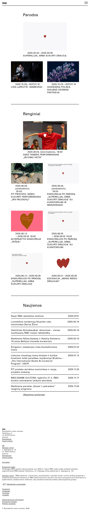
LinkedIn (5, 495)
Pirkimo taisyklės (9, 504)
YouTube (5, 493)
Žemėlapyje (6, 439)
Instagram (6, 491)
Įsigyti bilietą (7, 441)
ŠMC (4, 3)
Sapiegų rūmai (8, 448)
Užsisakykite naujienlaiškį (16, 484)
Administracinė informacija (13, 500)
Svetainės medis (8, 467)
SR (3, 446)
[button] (86, 3)
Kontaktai (6, 462)
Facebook (6, 489)
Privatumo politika (9, 502)
